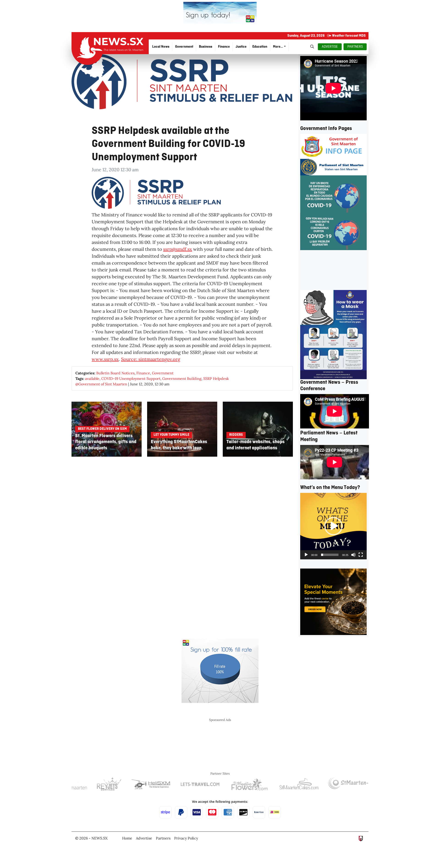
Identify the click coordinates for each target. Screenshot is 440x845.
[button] (333, 526)
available (92, 378)
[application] (333, 526)
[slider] (329, 555)
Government (162, 373)
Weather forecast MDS (349, 35)
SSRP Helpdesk (216, 378)
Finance (143, 373)
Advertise (144, 838)
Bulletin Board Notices (115, 373)
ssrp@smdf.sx (177, 249)
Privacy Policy (186, 838)
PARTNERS (355, 46)
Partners (163, 838)
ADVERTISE (330, 46)
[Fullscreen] (360, 554)
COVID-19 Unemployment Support (130, 378)
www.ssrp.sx (105, 359)
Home (127, 838)
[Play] (306, 554)
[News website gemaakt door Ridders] (361, 838)
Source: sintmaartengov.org (150, 359)
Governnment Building (181, 378)
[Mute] (353, 554)
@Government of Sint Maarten (101, 384)
